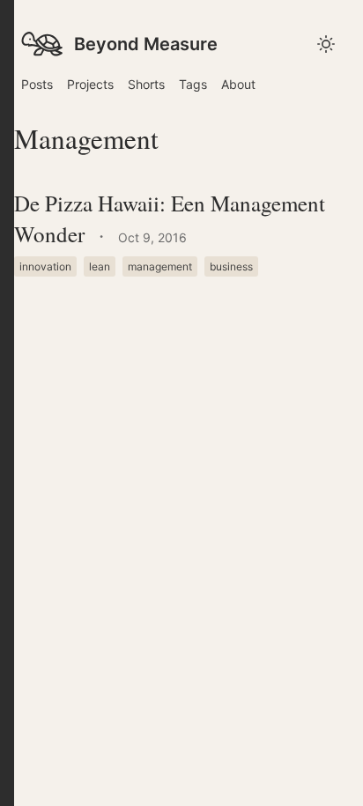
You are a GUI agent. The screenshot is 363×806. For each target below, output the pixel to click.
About (238, 84)
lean (99, 266)
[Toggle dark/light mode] (7, 403)
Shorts (146, 84)
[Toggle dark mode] (326, 44)
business (231, 266)
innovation (45, 266)
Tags (193, 84)
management (160, 266)
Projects (90, 84)
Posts (37, 84)
